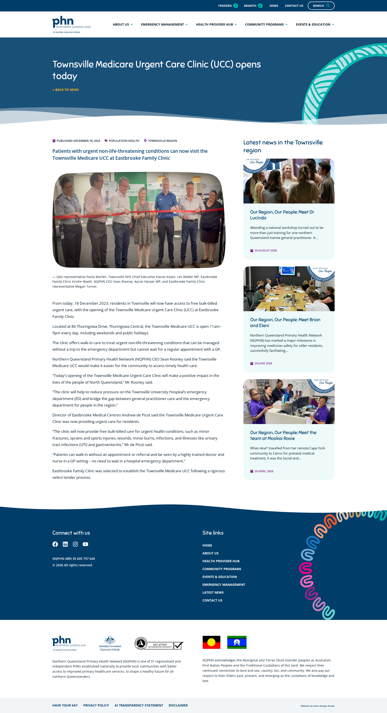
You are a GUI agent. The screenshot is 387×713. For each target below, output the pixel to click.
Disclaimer (178, 705)
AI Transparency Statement (139, 705)
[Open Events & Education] (333, 24)
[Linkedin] (65, 544)
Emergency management (223, 584)
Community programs (221, 568)
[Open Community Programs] (286, 24)
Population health (124, 141)
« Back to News (65, 89)
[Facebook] (55, 544)
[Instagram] (75, 544)
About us (210, 553)
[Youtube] (85, 544)
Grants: (250, 5)
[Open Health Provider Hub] (235, 24)
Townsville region (162, 141)
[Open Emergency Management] (186, 24)
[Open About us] (131, 24)
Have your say (65, 705)
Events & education (219, 576)
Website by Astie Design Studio (318, 705)
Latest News (213, 592)
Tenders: (225, 5)
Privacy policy (96, 705)
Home (207, 545)
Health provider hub (220, 561)
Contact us (212, 600)
